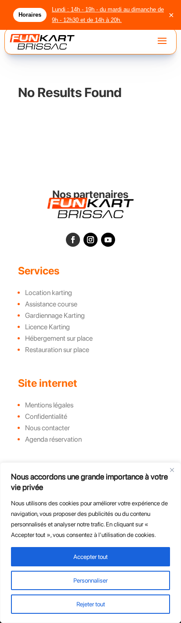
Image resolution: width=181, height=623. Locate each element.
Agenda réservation (53, 439)
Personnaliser (90, 580)
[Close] (172, 470)
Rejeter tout (90, 604)
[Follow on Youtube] (108, 240)
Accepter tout (90, 556)
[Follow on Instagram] (90, 240)
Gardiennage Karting (55, 315)
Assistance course (51, 304)
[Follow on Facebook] (73, 240)
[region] (90, 542)
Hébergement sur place (59, 338)
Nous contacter (47, 428)
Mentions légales (49, 405)
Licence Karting (47, 327)
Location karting (48, 292)
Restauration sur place (57, 350)
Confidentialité (46, 416)
